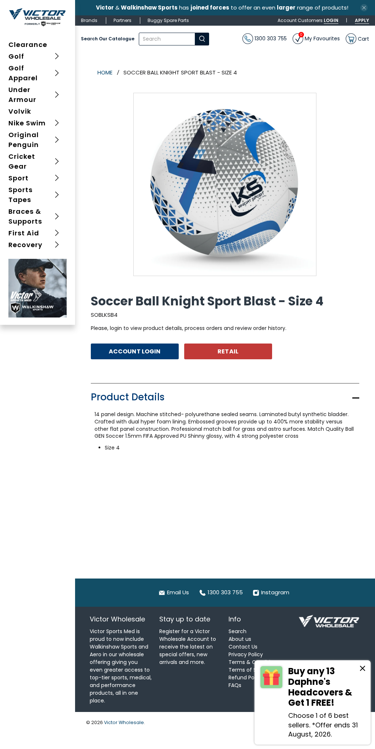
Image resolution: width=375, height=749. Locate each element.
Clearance (27, 44)
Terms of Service (250, 669)
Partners (122, 20)
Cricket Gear (21, 161)
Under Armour (22, 94)
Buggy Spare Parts (168, 20)
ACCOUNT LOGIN (134, 351)
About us (240, 639)
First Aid (23, 233)
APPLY (362, 20)
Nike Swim (27, 123)
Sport (18, 178)
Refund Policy (246, 677)
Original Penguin (23, 139)
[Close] (362, 669)
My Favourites (320, 37)
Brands (89, 20)
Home (104, 72)
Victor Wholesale (124, 722)
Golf (16, 56)
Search (237, 631)
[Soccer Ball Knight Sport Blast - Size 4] (225, 184)
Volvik (19, 111)
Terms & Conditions (254, 662)
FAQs (235, 685)
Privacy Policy (246, 654)
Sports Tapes (20, 194)
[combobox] (167, 39)
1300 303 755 (270, 38)
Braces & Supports (25, 216)
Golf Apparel (23, 72)
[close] (364, 7)
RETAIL (228, 351)
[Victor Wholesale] (37, 17)
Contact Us (243, 646)
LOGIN (331, 20)
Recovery (25, 244)
